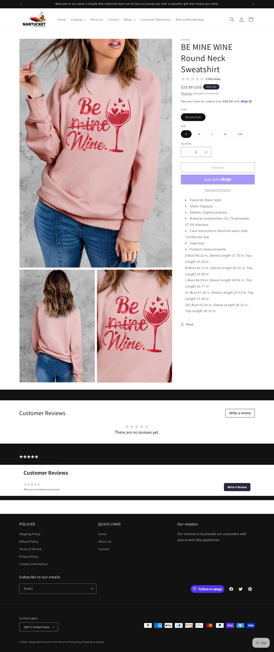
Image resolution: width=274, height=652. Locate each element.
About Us (104, 541)
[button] (78, 19)
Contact (103, 549)
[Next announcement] (253, 4)
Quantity (186, 143)
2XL (242, 135)
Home (102, 534)
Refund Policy (28, 541)
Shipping (186, 93)
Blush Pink (195, 118)
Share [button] (190, 324)
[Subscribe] (91, 589)
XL (228, 135)
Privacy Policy (28, 556)
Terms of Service (30, 549)
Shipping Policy (29, 534)
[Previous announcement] (20, 4)
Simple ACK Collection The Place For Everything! (55, 642)
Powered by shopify (93, 642)
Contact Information (33, 564)
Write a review (240, 413)
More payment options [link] (218, 189)
